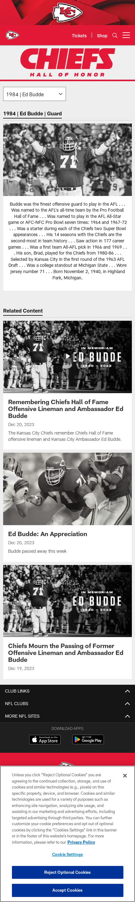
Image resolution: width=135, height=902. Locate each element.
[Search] (114, 35)
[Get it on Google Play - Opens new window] (88, 742)
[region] (67, 834)
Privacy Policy (81, 842)
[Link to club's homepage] (12, 33)
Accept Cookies (67, 890)
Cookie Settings (67, 854)
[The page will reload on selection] (34, 94)
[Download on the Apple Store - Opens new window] (44, 740)
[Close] (125, 776)
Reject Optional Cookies (67, 872)
